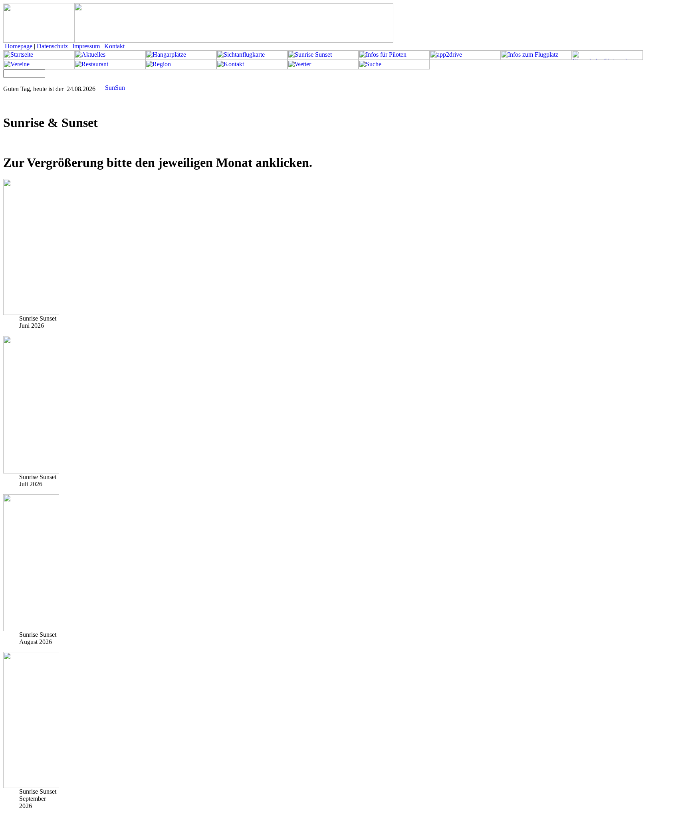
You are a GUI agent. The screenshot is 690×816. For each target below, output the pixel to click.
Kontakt (114, 46)
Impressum (86, 46)
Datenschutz (52, 46)
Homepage (18, 46)
